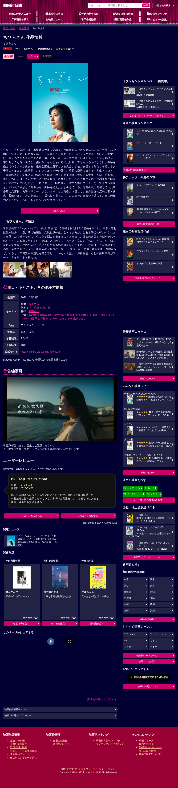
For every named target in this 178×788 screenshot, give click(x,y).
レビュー (31, 56)
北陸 (152, 598)
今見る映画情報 (147, 750)
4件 (65, 48)
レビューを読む (158, 19)
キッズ (153, 640)
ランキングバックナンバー (110, 743)
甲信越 (127, 598)
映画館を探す (21, 19)
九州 (126, 610)
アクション (129, 634)
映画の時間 (9, 28)
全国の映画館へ (148, 619)
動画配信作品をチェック (147, 278)
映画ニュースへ (148, 378)
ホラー (153, 647)
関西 (126, 586)
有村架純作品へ (59, 623)
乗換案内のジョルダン (78, 768)
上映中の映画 (55, 13)
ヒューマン (29, 48)
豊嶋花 (44, 314)
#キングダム (153, 494)
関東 (152, 579)
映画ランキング (158, 13)
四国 (152, 604)
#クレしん (150, 488)
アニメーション (158, 634)
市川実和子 (104, 314)
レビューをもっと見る (30, 516)
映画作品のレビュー (21, 754)
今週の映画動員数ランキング (138, 169)
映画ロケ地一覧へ (148, 661)
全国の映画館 (60, 740)
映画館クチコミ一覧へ (147, 655)
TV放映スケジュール (150, 747)
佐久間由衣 (81, 314)
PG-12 (8, 48)
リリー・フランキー (60, 318)
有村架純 (34, 314)
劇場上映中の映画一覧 (147, 224)
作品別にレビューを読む (23, 757)
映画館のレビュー (62, 743)
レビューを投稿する (88, 516)
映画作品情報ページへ (16, 709)
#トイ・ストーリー (133, 494)
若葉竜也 (69, 314)
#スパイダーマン (131, 488)
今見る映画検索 (163, 5)
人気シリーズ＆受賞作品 (23, 750)
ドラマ (17, 48)
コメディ (128, 647)
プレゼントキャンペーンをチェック (148, 115)
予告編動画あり (45, 48)
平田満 (44, 318)
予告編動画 (90, 19)
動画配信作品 (124, 19)
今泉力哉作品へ (21, 623)
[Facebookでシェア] (50, 641)
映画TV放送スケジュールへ (148, 557)
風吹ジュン (79, 318)
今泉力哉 (34, 304)
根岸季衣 (34, 318)
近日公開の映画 (124, 13)
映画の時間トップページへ (18, 715)
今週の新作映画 (90, 13)
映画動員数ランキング (108, 740)
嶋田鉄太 (53, 314)
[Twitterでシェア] (69, 641)
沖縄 (152, 610)
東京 (126, 579)
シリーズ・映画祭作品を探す (148, 500)
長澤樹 (93, 314)
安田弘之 (34, 311)
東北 (152, 592)
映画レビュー (148, 472)
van (61, 314)
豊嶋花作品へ (97, 623)
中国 (126, 604)
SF (125, 640)
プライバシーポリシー (105, 768)
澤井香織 (34, 307)
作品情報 (24, 28)
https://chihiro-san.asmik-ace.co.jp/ (40, 351)
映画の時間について (148, 686)
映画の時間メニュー (20, 13)
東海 (152, 586)
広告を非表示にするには (101, 699)
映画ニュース (55, 19)
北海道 (127, 592)
